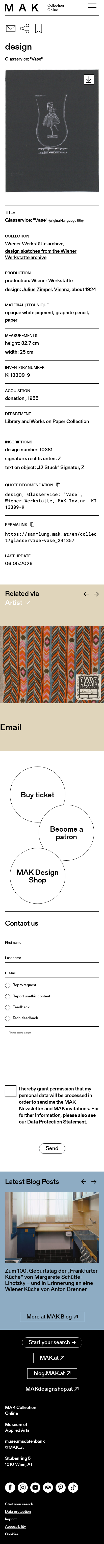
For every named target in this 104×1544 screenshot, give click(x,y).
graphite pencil (72, 312)
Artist (13, 602)
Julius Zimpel (37, 289)
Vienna (61, 289)
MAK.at (49, 1358)
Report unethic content (31, 996)
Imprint (11, 1519)
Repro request (24, 985)
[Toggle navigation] (92, 8)
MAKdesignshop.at (49, 1389)
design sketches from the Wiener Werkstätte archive (40, 254)
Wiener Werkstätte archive (34, 244)
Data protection (18, 1511)
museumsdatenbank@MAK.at (25, 1444)
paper (11, 320)
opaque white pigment (29, 312)
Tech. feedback (25, 1018)
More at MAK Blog (49, 1317)
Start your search (49, 1342)
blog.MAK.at (49, 1373)
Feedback (21, 1007)
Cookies (11, 1534)
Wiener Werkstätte (52, 280)
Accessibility (15, 1526)
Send (52, 1148)
